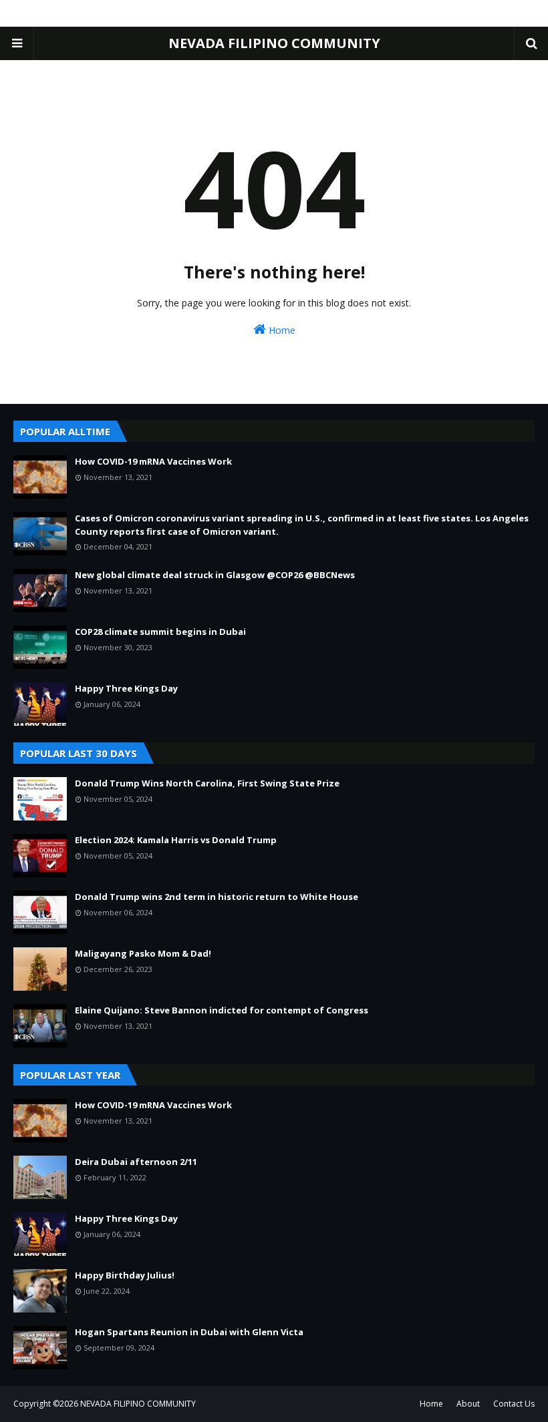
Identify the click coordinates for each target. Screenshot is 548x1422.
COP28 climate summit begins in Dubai (160, 632)
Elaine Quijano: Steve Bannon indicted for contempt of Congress (221, 1010)
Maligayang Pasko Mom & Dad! (143, 953)
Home (280, 330)
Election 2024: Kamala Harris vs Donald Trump (176, 840)
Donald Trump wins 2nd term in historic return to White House (216, 897)
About (468, 1403)
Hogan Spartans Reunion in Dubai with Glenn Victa (189, 1332)
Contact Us (514, 1403)
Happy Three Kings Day (126, 688)
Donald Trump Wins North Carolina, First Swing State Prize (207, 783)
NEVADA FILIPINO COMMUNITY (274, 43)
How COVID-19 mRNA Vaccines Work (153, 461)
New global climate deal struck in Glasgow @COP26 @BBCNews (215, 575)
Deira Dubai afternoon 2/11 (136, 1162)
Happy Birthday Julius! (124, 1275)
